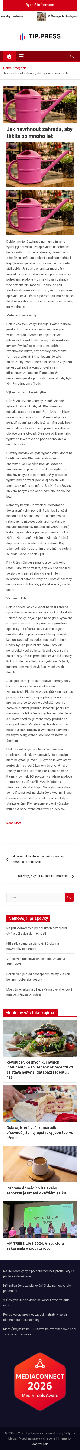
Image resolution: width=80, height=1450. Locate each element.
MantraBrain (40, 1444)
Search (69, 897)
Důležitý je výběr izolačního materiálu (43, 876)
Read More (14, 823)
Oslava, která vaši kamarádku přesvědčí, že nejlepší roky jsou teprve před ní (39, 1132)
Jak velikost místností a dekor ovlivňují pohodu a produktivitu (37, 859)
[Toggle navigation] (21, 56)
